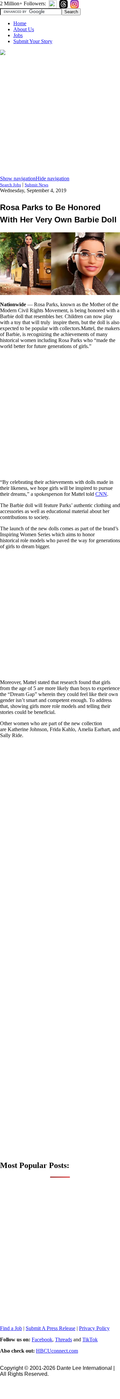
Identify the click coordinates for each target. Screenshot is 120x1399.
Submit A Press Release (50, 1328)
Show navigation (18, 178)
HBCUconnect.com (57, 1351)
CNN (101, 494)
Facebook (42, 1339)
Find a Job (11, 1328)
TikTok (90, 1339)
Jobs (18, 35)
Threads (63, 1339)
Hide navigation (52, 178)
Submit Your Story (32, 41)
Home (19, 23)
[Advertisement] (60, 116)
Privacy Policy (94, 1328)
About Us (23, 29)
